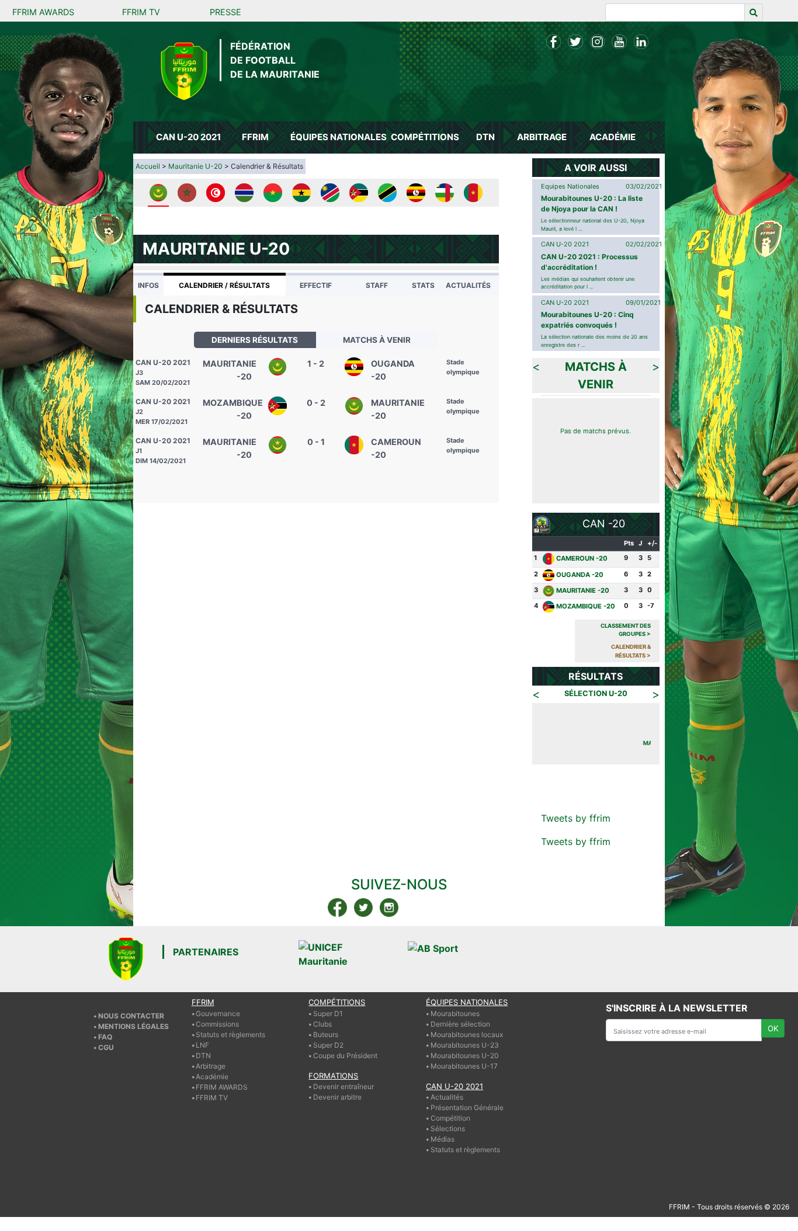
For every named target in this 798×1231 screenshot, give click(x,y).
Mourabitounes (455, 1013)
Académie (212, 1076)
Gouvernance (218, 1013)
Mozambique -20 (585, 607)
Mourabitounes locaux (467, 1034)
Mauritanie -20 (582, 590)
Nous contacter (131, 1015)
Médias (442, 1139)
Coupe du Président (345, 1055)
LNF (202, 1045)
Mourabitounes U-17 (464, 1066)
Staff (377, 285)
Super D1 (328, 1013)
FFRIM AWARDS (43, 12)
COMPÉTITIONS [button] (425, 136)
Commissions (217, 1024)
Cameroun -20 (582, 558)
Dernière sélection (460, 1024)
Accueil (148, 166)
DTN (203, 1055)
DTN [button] (485, 136)
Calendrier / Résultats (224, 285)
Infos (148, 285)
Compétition (450, 1118)
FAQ (105, 1036)
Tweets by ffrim (575, 818)
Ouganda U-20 (629, 742)
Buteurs (325, 1034)
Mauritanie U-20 (195, 166)
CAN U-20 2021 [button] (188, 136)
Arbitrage (210, 1066)
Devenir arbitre (337, 1097)
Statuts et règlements (230, 1034)
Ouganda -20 (579, 575)
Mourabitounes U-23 (465, 1045)
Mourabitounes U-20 (465, 1055)
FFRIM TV (141, 12)
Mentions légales (133, 1026)
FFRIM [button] (255, 136)
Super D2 (328, 1045)
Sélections (448, 1128)
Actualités (468, 285)
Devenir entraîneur (343, 1086)
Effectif (316, 285)
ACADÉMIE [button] (612, 136)
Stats (423, 285)
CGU (106, 1047)
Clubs (322, 1024)
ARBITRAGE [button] (542, 136)
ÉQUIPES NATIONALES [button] (337, 136)
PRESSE (225, 12)
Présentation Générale (467, 1107)
